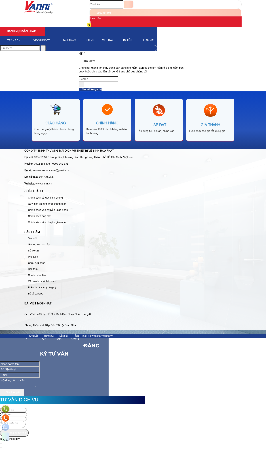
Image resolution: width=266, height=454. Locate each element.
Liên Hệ (148, 40)
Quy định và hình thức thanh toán (46, 203)
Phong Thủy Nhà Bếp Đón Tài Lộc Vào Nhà (50, 325)
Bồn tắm (32, 269)
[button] (92, 25)
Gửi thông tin (13, 392)
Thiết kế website (91, 335)
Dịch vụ (89, 40)
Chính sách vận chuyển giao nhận (47, 222)
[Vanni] (38, 12)
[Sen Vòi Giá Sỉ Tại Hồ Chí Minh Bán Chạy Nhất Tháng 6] (59, 309)
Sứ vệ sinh (33, 250)
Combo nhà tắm (37, 275)
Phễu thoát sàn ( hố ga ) (41, 287)
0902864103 (103, 12)
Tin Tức (126, 40)
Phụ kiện (32, 256)
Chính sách (33, 191)
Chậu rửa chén (36, 262)
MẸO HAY (107, 40)
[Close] (1, 447)
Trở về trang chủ (91, 89)
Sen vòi (32, 238)
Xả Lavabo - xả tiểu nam (41, 281)
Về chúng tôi (42, 40)
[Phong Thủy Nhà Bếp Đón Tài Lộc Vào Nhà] (51, 320)
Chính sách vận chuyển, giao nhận (47, 209)
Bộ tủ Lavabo (35, 293)
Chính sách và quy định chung (45, 197)
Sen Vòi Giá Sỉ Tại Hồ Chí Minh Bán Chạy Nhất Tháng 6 (57, 314)
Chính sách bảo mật (39, 216)
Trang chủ (14, 40)
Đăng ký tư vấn (16, 432)
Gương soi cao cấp (38, 244)
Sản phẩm (69, 40)
